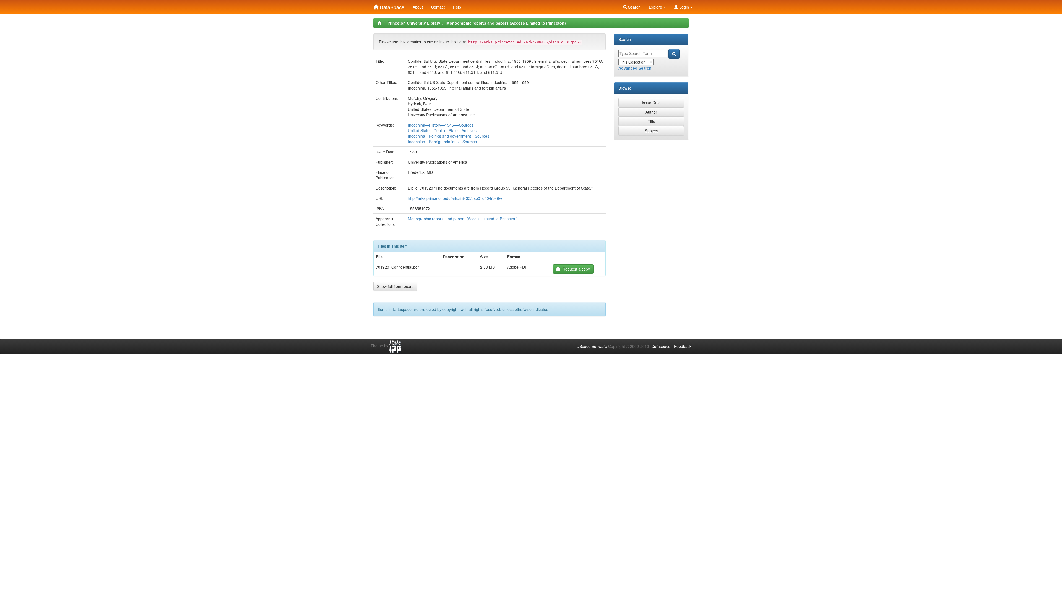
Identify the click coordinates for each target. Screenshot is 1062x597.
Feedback (682, 346)
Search (634, 7)
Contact (438, 7)
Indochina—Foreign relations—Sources (442, 141)
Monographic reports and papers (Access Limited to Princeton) (506, 23)
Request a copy (575, 269)
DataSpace (391, 5)
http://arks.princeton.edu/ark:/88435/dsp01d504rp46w (455, 198)
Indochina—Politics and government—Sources (448, 136)
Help (457, 7)
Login (684, 7)
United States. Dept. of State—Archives (442, 130)
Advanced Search (635, 68)
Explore (656, 7)
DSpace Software (592, 346)
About (418, 7)
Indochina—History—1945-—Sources (440, 125)
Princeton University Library (413, 23)
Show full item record (395, 286)
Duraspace (660, 346)
